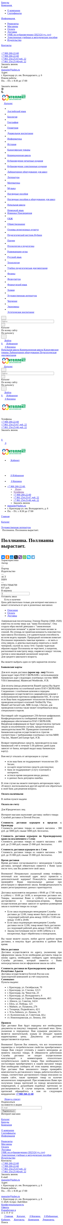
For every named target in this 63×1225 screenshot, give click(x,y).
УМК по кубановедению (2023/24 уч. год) (29, 34)
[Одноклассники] (7, 557)
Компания (6, 1125)
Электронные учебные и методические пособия (32, 37)
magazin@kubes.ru (10, 69)
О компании (13, 10)
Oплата (11, 29)
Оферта (5, 1207)
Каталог (5, 1119)
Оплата (11, 613)
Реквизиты (13, 23)
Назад (18, 489)
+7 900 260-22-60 (10, 53)
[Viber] (20, 557)
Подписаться (8, 1111)
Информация (8, 1136)
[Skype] (29, 557)
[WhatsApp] (24, 557)
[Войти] (2, 436)
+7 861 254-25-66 (13, 61)
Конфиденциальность (12, 1204)
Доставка (12, 32)
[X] (16, 557)
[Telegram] (33, 557)
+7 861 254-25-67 (13, 58)
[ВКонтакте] (3, 557)
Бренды (5, 1122)
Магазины (12, 26)
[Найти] (3, 336)
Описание (12, 610)
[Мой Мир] (11, 557)
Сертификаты (14, 13)
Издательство (14, 40)
